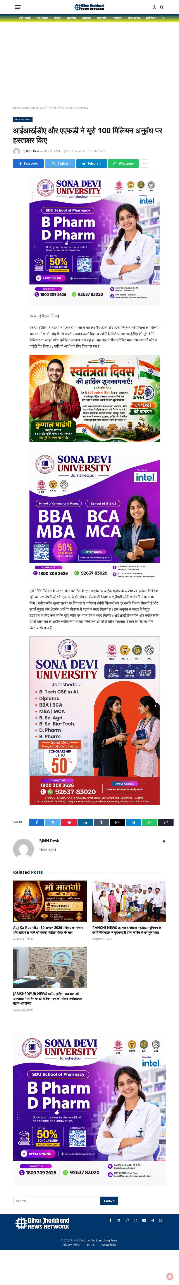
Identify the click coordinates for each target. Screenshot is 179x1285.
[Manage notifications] (169, 1276)
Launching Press (106, 1240)
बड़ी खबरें (25, 18)
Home (17, 108)
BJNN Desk (32, 151)
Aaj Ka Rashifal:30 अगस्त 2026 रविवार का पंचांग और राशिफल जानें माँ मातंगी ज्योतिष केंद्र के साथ (48, 930)
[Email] (17, 234)
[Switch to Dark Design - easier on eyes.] (154, 7)
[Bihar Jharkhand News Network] (89, 7)
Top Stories (23, 119)
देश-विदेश (42, 18)
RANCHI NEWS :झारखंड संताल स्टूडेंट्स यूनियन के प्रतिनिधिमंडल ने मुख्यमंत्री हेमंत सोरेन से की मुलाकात (126, 930)
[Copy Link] (17, 267)
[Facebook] (17, 189)
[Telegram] (17, 245)
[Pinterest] (17, 222)
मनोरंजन (151, 18)
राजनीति (102, 18)
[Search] (161, 7)
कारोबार (117, 18)
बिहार (57, 18)
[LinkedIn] (17, 211)
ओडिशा (86, 18)
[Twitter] (17, 200)
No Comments (76, 151)
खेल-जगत (134, 18)
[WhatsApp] (17, 256)
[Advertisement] (89, 68)
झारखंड (71, 18)
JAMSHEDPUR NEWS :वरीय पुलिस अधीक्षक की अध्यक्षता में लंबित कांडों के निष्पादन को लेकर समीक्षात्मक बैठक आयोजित (47, 998)
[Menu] (18, 7)
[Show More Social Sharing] (144, 163)
